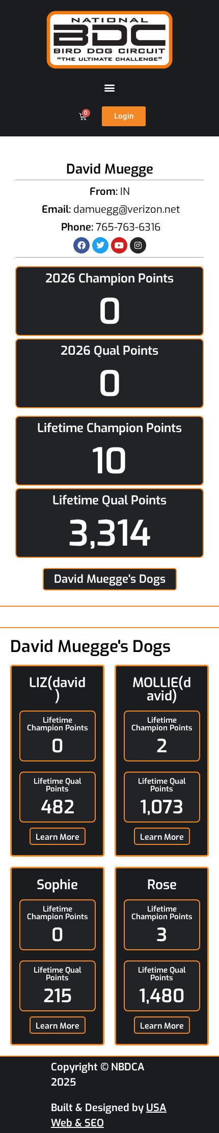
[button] (109, 87)
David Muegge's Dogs (110, 579)
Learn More (57, 837)
